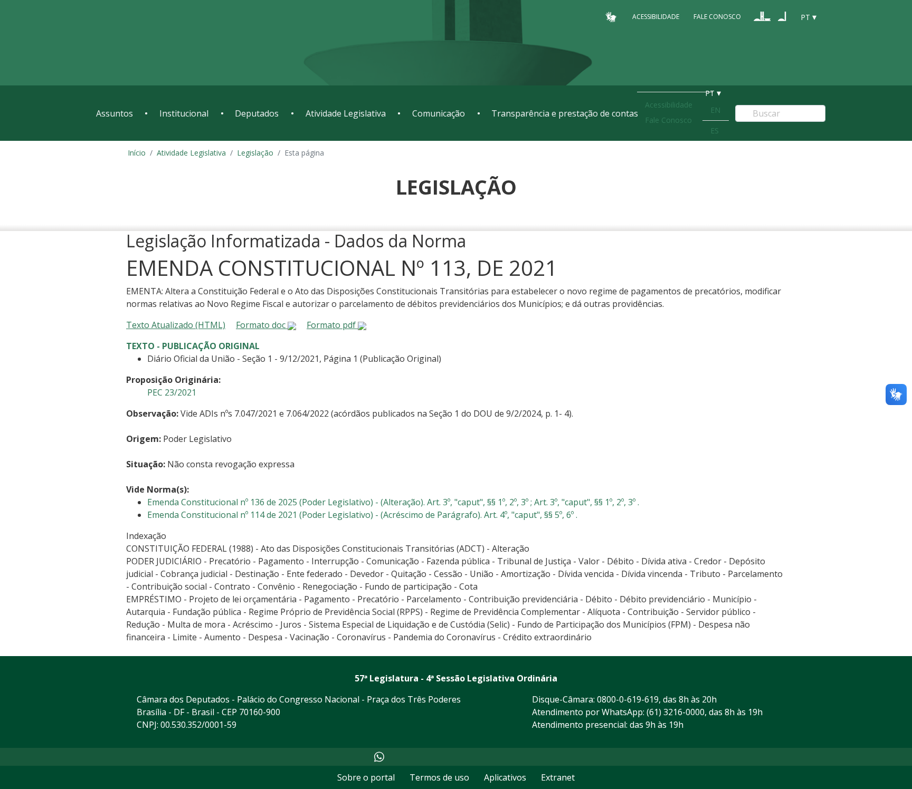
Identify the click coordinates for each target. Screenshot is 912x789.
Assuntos (114, 113)
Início (137, 153)
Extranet (558, 777)
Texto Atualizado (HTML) (175, 325)
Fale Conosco (717, 16)
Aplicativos (505, 777)
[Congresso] (762, 16)
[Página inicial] (160, 43)
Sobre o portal (366, 777)
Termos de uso (439, 777)
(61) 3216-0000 (676, 712)
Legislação (255, 153)
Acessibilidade (655, 16)
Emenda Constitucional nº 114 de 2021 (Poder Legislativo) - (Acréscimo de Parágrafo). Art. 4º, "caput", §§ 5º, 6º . (362, 515)
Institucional (183, 113)
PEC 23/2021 (171, 392)
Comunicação (438, 113)
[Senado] (782, 16)
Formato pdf (332, 325)
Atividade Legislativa (346, 113)
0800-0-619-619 (628, 699)
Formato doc (262, 325)
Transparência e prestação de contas (564, 113)
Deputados (257, 113)
